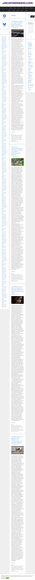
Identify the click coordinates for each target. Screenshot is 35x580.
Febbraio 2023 (4, 97)
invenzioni (21, 427)
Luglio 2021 (4, 126)
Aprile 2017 (4, 201)
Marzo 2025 (4, 61)
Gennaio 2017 (4, 205)
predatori (20, 278)
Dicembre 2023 (4, 82)
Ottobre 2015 (4, 228)
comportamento (13, 275)
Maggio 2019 (4, 164)
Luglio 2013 (4, 268)
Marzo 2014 (4, 256)
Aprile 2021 (4, 130)
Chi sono (22, 10)
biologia (16, 274)
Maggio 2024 (4, 76)
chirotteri (21, 274)
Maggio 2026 (4, 40)
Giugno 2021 (4, 128)
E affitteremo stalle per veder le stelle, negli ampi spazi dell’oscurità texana (17, 24)
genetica (18, 276)
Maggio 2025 (4, 58)
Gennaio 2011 (4, 282)
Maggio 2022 (4, 111)
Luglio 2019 (4, 162)
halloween (12, 427)
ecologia (20, 275)
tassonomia (15, 280)
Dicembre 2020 (4, 135)
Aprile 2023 (4, 95)
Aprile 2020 (4, 148)
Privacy (26, 10)
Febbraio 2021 (4, 133)
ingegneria (18, 427)
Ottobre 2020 (4, 139)
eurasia (12, 276)
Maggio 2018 (4, 182)
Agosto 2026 (4, 36)
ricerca (20, 138)
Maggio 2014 (4, 253)
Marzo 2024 (4, 78)
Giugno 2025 (4, 57)
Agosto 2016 (4, 214)
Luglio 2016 (4, 215)
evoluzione (15, 276)
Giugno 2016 (4, 216)
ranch (18, 138)
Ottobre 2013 (4, 263)
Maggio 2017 (4, 200)
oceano (29, 70)
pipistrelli (17, 278)
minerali (12, 568)
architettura (30, 46)
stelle (17, 139)
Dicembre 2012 (4, 277)
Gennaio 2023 (4, 99)
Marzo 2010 (4, 292)
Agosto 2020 (4, 143)
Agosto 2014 (4, 249)
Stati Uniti (15, 139)
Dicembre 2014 (4, 242)
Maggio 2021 (4, 129)
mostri (12, 428)
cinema (17, 425)
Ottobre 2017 (4, 192)
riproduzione (30, 74)
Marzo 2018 (4, 185)
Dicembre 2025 (4, 47)
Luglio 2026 (4, 38)
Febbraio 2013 (4, 275)
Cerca (29, 14)
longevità (18, 277)
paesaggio (21, 568)
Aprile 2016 (4, 219)
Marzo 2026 (4, 43)
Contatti (18, 10)
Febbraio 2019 (4, 168)
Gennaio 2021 (4, 134)
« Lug (30, 36)
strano (22, 429)
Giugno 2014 (4, 252)
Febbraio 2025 (4, 62)
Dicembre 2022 (4, 100)
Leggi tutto (13, 271)
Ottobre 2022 (4, 104)
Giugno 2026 (4, 39)
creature (17, 275)
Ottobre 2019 (4, 157)
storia (29, 80)
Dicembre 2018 (4, 171)
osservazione (15, 138)
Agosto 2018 (4, 178)
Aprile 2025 (4, 59)
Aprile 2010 (4, 291)
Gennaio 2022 (4, 116)
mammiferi (21, 277)
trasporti (29, 87)
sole (16, 569)
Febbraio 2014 (4, 257)
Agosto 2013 (4, 267)
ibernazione (21, 276)
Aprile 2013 (4, 272)
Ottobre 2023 (4, 86)
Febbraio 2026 (4, 44)
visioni (22, 430)
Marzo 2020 (4, 149)
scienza (12, 139)
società (29, 77)
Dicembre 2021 (4, 118)
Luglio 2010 (4, 287)
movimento (15, 428)
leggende (29, 66)
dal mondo (30, 54)
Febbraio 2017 (4, 204)
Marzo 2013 (4, 273)
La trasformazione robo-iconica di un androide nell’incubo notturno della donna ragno (17, 289)
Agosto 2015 (4, 231)
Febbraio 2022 (4, 115)
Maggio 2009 (4, 306)
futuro (30, 60)
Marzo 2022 (4, 114)
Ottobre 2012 (4, 281)
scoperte (20, 279)
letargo (15, 277)
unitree (20, 430)
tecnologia (12, 430)
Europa (29, 57)
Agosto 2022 (4, 107)
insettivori (12, 277)
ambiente (30, 43)
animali (13, 274)
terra (12, 570)
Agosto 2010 (4, 286)
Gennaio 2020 (4, 152)
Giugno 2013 (4, 269)
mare (29, 67)
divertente (29, 55)
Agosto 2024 (4, 72)
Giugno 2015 (4, 234)
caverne (18, 274)
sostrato (18, 569)
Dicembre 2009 (4, 296)
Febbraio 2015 (4, 239)
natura (17, 568)
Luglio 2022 (4, 109)
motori (31, 67)
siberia (22, 279)
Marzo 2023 (4, 96)
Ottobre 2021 (4, 121)
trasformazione (17, 430)
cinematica (19, 425)
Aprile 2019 (4, 166)
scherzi (19, 429)
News (13, 134)
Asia (30, 47)
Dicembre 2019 (4, 153)
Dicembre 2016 (4, 206)
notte (12, 138)
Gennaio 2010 (4, 295)
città (28, 49)
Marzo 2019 (4, 167)
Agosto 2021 (4, 125)
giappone (29, 61)
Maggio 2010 (4, 290)
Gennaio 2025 (4, 63)
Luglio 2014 (4, 250)
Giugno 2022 (4, 110)
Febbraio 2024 (4, 80)
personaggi (30, 72)
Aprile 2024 (4, 77)
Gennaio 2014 (4, 258)
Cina (32, 48)
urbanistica (29, 88)
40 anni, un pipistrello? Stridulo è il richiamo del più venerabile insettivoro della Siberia (17, 150)
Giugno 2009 (4, 305)
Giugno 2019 (4, 163)
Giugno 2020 (4, 145)
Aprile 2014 (4, 254)
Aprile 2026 (4, 42)
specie (12, 280)
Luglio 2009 (4, 304)
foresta (29, 60)
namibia (15, 568)
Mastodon (9, 10)
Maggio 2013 (4, 271)
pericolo (29, 71)
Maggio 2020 (4, 147)
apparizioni (13, 425)
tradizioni (29, 86)
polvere (14, 569)
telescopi (12, 140)
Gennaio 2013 (4, 276)
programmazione (13, 429)
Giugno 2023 (4, 92)
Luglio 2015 (4, 233)
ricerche (12, 279)
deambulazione (16, 426)
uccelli (32, 87)
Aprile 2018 (4, 183)
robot (17, 429)
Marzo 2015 (4, 238)
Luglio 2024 (4, 73)
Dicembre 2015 (4, 224)
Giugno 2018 (4, 181)
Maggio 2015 (4, 235)
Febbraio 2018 (4, 186)
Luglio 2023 (4, 91)
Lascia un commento (15, 141)
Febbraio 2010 (4, 294)
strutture (20, 139)
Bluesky (13, 10)
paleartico (14, 278)
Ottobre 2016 (4, 210)
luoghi (32, 66)
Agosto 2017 (4, 196)
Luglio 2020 (4, 144)
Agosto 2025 (4, 54)
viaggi (29, 89)
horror (15, 427)
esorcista (20, 426)
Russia (15, 279)
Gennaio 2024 (4, 81)
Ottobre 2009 (4, 300)
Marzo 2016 (4, 220)
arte (28, 47)
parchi (12, 569)
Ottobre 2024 (4, 68)
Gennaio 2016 (4, 223)
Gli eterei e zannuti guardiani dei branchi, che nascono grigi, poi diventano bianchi (16, 440)
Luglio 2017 (4, 197)
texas (15, 140)
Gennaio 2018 (4, 187)
